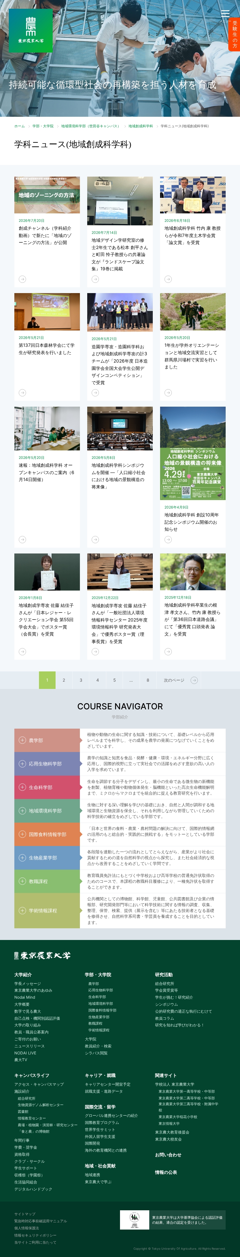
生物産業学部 (98, 1017)
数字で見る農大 (27, 1011)
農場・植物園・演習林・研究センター (48, 1125)
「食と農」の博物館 (33, 1131)
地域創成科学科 (140, 126)
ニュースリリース (29, 1046)
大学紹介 (23, 974)
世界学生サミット (100, 1129)
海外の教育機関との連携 (106, 1150)
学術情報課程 (98, 1030)
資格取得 (22, 1154)
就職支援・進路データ (104, 1091)
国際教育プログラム (102, 1122)
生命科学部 (97, 997)
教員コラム (164, 1018)
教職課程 (95, 1023)
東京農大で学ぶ (98, 1181)
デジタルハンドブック (33, 1189)
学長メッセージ (27, 983)
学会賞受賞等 (166, 990)
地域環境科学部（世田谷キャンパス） (91, 126)
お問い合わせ (168, 1154)
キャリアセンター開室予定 (108, 1084)
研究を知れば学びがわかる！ (180, 1025)
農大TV (20, 1059)
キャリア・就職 (100, 1075)
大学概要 (22, 1004)
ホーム (19, 126)
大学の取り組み (27, 1025)
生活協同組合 (25, 1182)
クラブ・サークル (29, 1161)
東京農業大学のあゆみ (33, 990)
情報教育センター (32, 1118)
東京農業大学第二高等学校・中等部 (187, 1098)
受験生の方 (235, 34)
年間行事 (22, 1140)
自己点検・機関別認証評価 (37, 1018)
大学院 (90, 1039)
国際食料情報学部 (102, 1010)
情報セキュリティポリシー (35, 1235)
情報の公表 (166, 1172)
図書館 (23, 1111)
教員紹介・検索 (98, 1046)
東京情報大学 (169, 1123)
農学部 (93, 983)
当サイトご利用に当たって (35, 1242)
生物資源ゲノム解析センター (41, 1105)
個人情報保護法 (26, 1228)
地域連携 (92, 1174)
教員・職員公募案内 (31, 1032)
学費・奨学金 (25, 1147)
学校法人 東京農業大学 (174, 1084)
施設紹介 (22, 1091)
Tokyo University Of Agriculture (174, 1248)
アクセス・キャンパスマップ (39, 1084)
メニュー (225, 21)
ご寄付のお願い (27, 1039)
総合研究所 (164, 983)
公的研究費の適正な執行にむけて (183, 1011)
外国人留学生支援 (100, 1136)
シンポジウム (166, 1004)
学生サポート (25, 1168)
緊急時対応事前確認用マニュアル (40, 1221)
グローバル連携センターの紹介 (111, 1115)
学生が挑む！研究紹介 (174, 997)
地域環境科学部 (100, 1003)
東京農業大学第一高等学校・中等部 (187, 1091)
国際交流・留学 (100, 1107)
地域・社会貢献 (100, 1166)
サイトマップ (24, 1214)
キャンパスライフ (31, 1075)
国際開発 (92, 1143)
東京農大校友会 (168, 1139)
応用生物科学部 (100, 990)
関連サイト (166, 1075)
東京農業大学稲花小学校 (178, 1117)
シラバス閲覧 (96, 1053)
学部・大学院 (43, 126)
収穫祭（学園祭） (29, 1175)
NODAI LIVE (25, 1053)
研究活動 (164, 974)
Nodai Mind (24, 997)
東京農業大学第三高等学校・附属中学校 (188, 1107)
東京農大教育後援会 (172, 1132)
